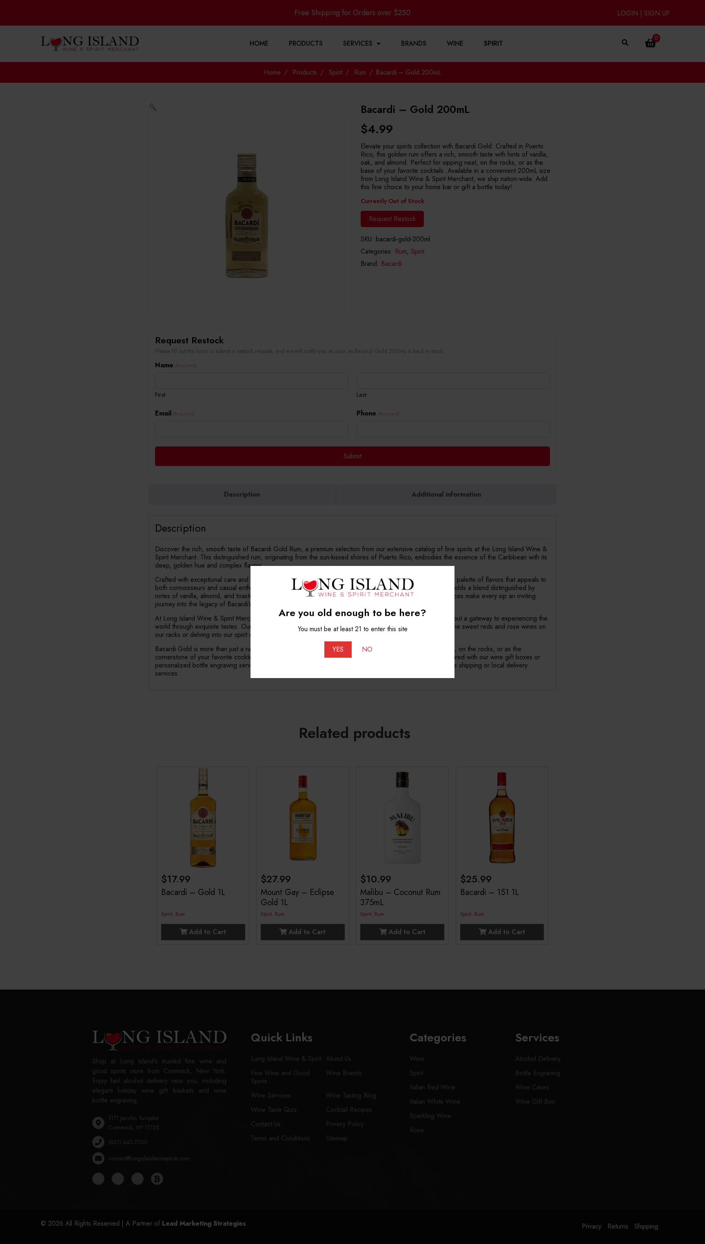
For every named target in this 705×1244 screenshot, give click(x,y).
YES (338, 649)
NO (367, 649)
